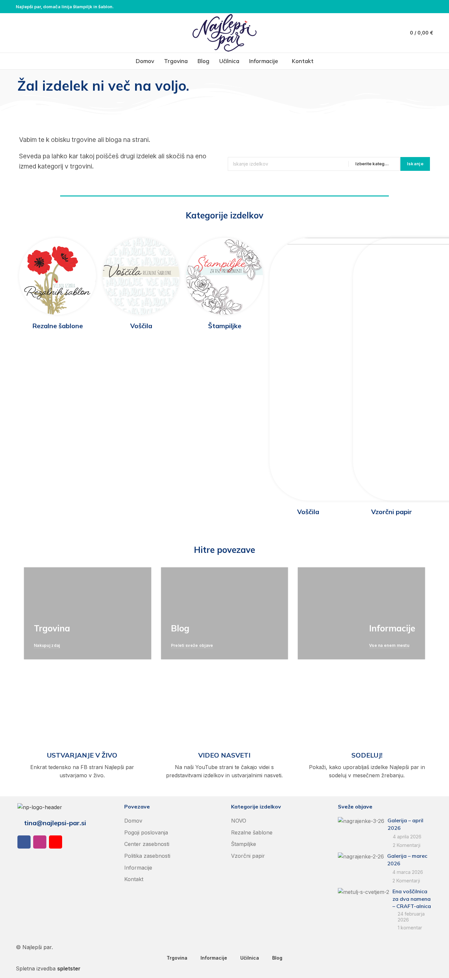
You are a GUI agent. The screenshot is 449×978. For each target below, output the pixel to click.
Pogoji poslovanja (146, 832)
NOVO (238, 820)
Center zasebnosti (146, 844)
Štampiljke (243, 844)
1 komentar (410, 927)
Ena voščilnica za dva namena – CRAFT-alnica (411, 898)
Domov (133, 820)
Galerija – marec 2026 (407, 859)
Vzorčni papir (248, 856)
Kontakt (133, 879)
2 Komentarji (406, 845)
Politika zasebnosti (147, 856)
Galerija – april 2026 (405, 824)
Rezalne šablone (251, 832)
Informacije (138, 867)
